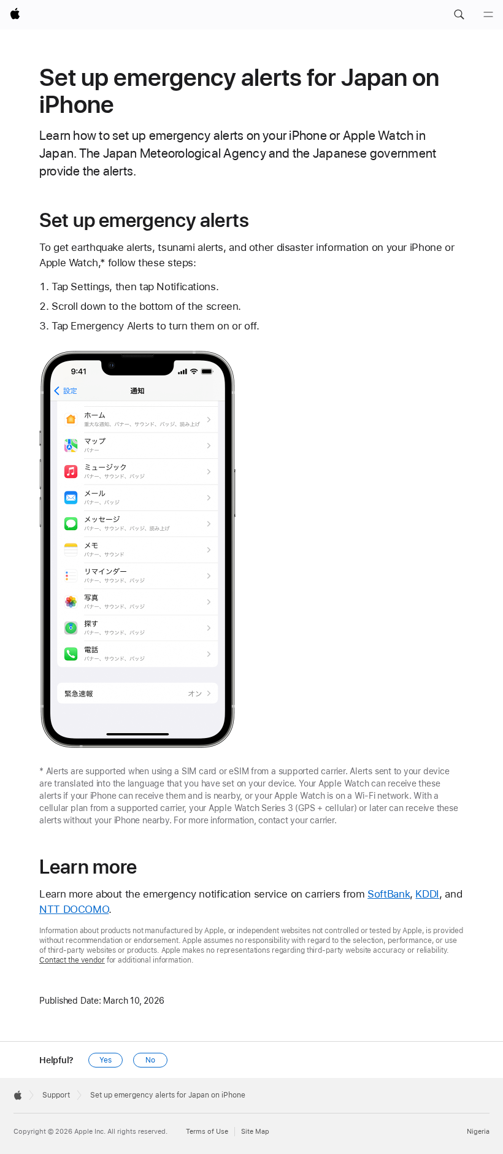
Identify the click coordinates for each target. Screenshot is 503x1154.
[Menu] (488, 14)
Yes (105, 1060)
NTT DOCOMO (74, 909)
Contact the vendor (72, 960)
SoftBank (388, 894)
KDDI (427, 894)
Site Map (255, 1132)
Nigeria (478, 1132)
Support (56, 1095)
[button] (459, 14)
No (150, 1060)
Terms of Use (207, 1132)
